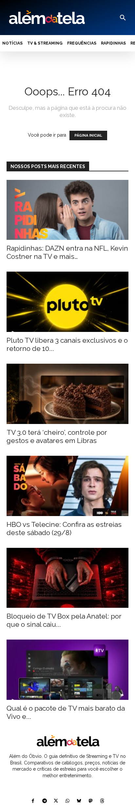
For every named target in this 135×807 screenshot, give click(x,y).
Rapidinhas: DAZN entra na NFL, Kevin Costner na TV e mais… (67, 252)
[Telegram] (44, 801)
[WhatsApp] (67, 801)
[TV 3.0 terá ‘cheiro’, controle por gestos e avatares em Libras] (67, 394)
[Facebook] (33, 801)
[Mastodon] (91, 801)
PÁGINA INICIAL (88, 135)
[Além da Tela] (46, 18)
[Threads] (102, 801)
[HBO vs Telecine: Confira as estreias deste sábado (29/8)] (67, 486)
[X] (56, 801)
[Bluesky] (79, 801)
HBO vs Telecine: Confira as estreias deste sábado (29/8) (64, 528)
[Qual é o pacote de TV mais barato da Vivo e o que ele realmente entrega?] (67, 670)
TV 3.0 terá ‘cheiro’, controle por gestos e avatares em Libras (57, 436)
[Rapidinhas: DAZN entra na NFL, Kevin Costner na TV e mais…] (67, 210)
